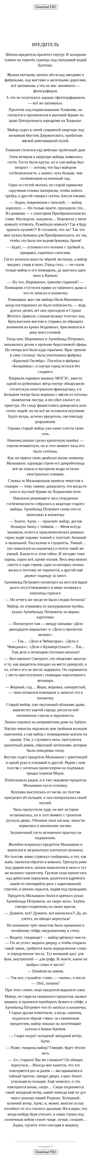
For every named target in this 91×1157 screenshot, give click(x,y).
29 (51, 1146)
